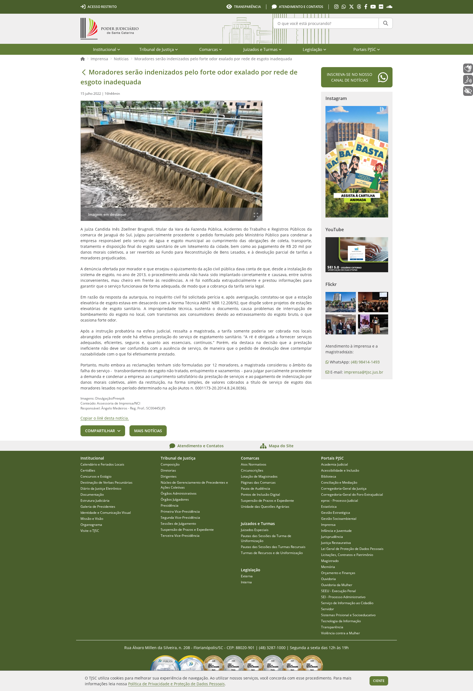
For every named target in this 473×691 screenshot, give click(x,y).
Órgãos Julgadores (175, 499)
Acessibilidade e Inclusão (340, 470)
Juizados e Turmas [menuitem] (260, 49)
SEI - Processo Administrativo (343, 597)
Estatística (329, 506)
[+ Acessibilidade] (468, 91)
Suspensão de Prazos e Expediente (187, 529)
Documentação (92, 494)
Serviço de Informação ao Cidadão (347, 603)
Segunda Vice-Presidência (180, 517)
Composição (170, 464)
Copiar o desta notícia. (104, 418)
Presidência (169, 505)
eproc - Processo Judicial (339, 500)
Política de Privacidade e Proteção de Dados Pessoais (176, 683)
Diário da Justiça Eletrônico (100, 488)
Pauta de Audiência (255, 488)
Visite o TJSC (89, 530)
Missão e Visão (91, 518)
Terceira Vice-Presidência (180, 535)
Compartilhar (100, 430)
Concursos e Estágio (95, 476)
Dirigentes (169, 476)
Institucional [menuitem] (104, 49)
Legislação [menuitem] (312, 49)
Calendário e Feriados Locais (102, 464)
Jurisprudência (332, 536)
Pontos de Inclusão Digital (260, 494)
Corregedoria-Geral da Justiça (344, 488)
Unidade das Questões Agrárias (265, 506)
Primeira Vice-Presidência (180, 511)
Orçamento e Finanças (338, 572)
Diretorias (168, 470)
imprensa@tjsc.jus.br (363, 372)
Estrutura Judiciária (94, 500)
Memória (328, 566)
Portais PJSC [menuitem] (364, 49)
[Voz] (468, 80)
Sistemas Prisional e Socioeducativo (348, 615)
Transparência (332, 627)
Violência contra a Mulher (340, 633)
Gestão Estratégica (335, 512)
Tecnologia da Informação (341, 621)
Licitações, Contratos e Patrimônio (347, 554)
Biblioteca (328, 476)
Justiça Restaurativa (336, 542)
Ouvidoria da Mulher (336, 585)
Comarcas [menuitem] (208, 49)
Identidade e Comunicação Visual (105, 512)
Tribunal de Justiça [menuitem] (156, 49)
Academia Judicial (334, 464)
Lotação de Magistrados (259, 476)
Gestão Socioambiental (338, 518)
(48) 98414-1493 (365, 362)
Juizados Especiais (255, 529)
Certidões (87, 470)
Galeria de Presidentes (97, 506)
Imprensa (99, 58)
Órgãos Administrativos (179, 493)
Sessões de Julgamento (178, 523)
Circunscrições (252, 470)
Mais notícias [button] (148, 430)
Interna (246, 582)
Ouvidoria (328, 579)
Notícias (121, 58)
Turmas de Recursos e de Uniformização (272, 552)
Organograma (91, 524)
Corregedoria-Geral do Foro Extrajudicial (352, 494)
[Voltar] (83, 72)
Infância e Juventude (336, 530)
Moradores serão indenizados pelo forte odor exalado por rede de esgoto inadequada (213, 58)
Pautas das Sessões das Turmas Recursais (273, 546)
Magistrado (330, 560)
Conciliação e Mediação (339, 482)
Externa (247, 576)
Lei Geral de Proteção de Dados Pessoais (352, 548)
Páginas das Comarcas (258, 482)
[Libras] (468, 68)
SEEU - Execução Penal (338, 591)
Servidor (327, 609)
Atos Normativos (253, 464)
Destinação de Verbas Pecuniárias (106, 482)
